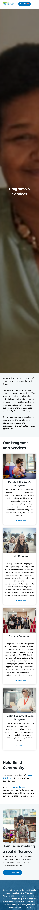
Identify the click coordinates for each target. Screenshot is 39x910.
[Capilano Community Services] (8, 4)
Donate (23, 4)
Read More (17, 520)
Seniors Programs (19, 636)
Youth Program (20, 556)
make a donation (19, 787)
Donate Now (11, 872)
